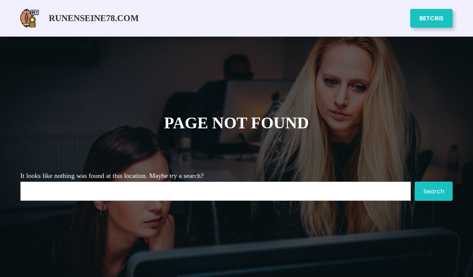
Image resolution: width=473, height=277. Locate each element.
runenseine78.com (94, 18)
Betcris (431, 18)
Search (433, 191)
